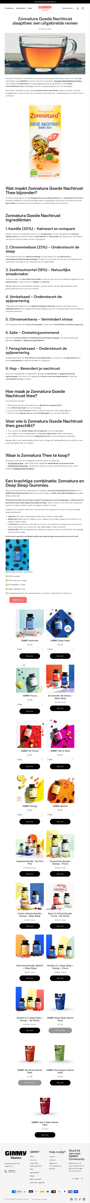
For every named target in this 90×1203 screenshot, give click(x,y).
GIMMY (12, 1199)
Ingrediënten (35, 1172)
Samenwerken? (36, 1179)
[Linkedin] (83, 1199)
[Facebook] (71, 1199)
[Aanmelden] (81, 1178)
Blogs (32, 1176)
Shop (32, 1157)
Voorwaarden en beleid (39, 1199)
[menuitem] (30, 8)
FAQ (31, 1169)
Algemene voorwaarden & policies (55, 1166)
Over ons (33, 1160)
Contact (52, 1160)
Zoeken (52, 1157)
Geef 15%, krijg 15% (37, 1182)
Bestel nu (18, 599)
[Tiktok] (79, 1199)
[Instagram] (75, 1199)
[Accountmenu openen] (77, 8)
